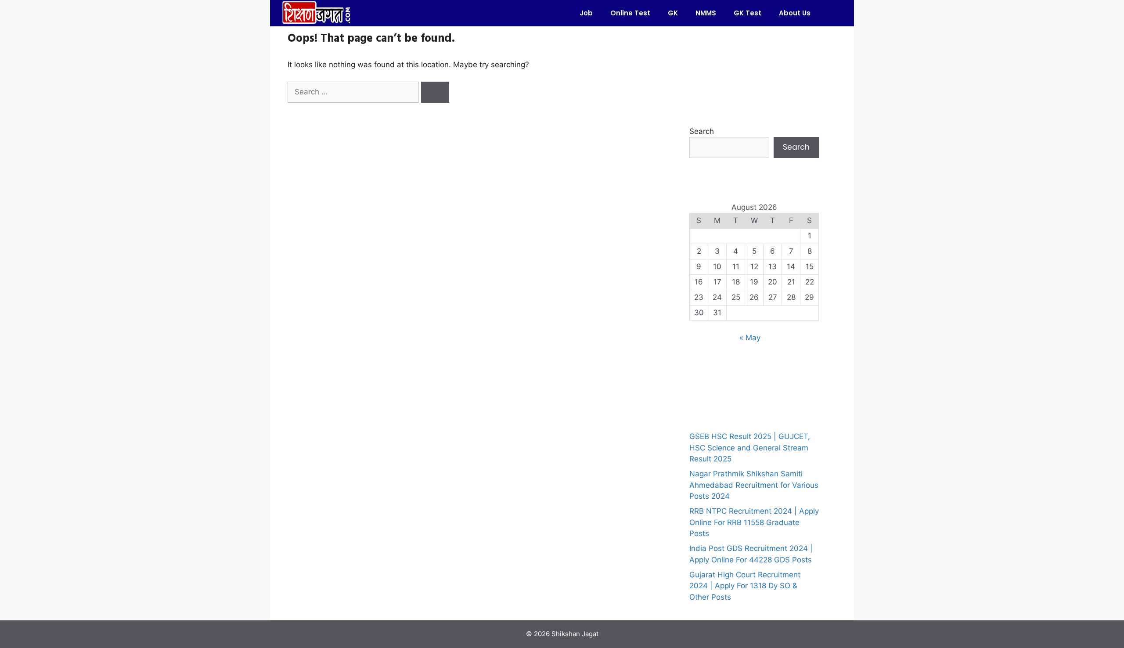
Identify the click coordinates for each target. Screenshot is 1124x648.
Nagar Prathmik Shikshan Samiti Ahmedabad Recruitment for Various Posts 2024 (753, 484)
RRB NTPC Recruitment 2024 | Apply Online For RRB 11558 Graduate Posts (754, 522)
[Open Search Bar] (832, 13)
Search (701, 131)
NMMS (705, 13)
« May (749, 337)
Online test (630, 13)
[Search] (435, 92)
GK (673, 13)
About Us (795, 13)
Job (586, 13)
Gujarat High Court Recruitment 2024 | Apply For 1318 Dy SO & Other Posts (744, 585)
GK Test (747, 13)
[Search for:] (354, 91)
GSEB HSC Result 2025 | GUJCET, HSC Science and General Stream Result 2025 (749, 447)
